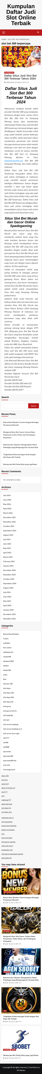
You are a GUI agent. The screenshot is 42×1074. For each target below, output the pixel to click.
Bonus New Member (11, 634)
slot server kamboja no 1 (12, 729)
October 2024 (8, 579)
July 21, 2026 (14, 982)
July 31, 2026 (14, 902)
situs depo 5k (6, 858)
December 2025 (9, 517)
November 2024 (9, 575)
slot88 (5, 742)
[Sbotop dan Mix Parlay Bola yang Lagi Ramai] (21, 1039)
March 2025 (8, 557)
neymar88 (7, 657)
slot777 (6, 738)
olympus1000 (8, 661)
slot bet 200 (8, 684)
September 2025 (9, 531)
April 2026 (7, 509)
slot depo (7, 688)
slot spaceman (6, 822)
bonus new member (8, 826)
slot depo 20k (8, 697)
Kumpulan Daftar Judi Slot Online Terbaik (21, 14)
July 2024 (7, 592)
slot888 (6, 747)
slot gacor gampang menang (12, 854)
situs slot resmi (7, 846)
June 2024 (7, 597)
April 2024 (7, 605)
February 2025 (9, 561)
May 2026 (7, 504)
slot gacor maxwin (8, 842)
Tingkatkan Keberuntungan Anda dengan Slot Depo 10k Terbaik (19, 455)
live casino (7, 648)
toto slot (6, 765)
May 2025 (7, 548)
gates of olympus (8, 830)
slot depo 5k (6, 808)
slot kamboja (8, 715)
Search (5, 397)
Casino (5, 639)
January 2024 (8, 610)
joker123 (5, 784)
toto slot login (6, 838)
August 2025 (8, 535)
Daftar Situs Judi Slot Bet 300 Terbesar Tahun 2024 (20, 77)
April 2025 (7, 553)
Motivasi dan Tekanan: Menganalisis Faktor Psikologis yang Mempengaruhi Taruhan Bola (20, 446)
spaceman (7, 751)
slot (2, 796)
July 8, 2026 (14, 1058)
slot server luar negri (11, 733)
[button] (3, 32)
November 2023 (9, 619)
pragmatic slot (7, 850)
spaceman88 (8, 756)
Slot (4, 679)
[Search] (38, 32)
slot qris (6, 720)
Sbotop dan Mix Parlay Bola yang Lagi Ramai (20, 464)
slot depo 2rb (6, 812)
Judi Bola (6, 643)
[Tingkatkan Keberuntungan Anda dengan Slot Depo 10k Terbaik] (21, 1000)
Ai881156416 (10, 82)
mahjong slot (8, 652)
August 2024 (8, 588)
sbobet (6, 666)
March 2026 (8, 513)
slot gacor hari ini (10, 711)
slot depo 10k (8, 693)
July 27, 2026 (14, 944)
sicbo (5, 675)
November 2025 (9, 522)
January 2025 (8, 566)
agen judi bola (6, 804)
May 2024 (7, 601)
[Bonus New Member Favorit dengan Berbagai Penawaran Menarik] (21, 881)
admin (6, 902)
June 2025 (7, 544)
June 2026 (7, 500)
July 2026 (7, 495)
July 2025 (7, 539)
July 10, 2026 (14, 1021)
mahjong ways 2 (7, 818)
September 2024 (9, 583)
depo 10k (5, 776)
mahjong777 (6, 800)
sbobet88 (7, 670)
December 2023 (9, 614)
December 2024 (9, 570)
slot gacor (7, 706)
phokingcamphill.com (13, 160)
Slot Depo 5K (8, 702)
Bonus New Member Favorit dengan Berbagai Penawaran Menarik (21, 423)
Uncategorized (9, 72)
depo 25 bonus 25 (8, 788)
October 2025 (8, 526)
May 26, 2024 (21, 82)
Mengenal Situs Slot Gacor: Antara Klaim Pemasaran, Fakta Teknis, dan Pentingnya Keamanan (19, 435)
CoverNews (32, 1067)
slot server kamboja (10, 724)
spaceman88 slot (9, 760)
